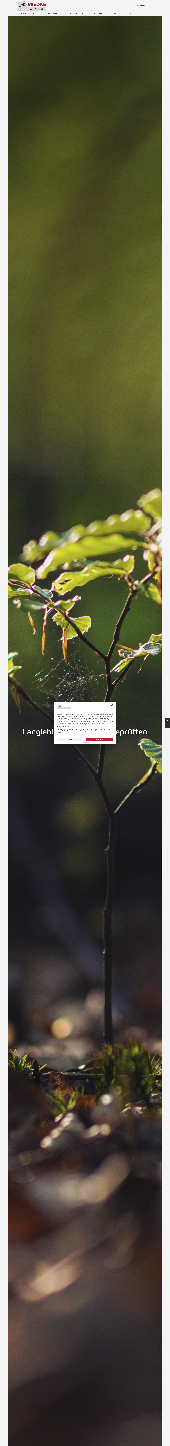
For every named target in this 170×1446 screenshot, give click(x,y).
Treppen (36, 14)
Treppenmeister (114, 14)
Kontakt (142, 5)
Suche (136, 5)
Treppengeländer (53, 14)
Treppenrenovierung (75, 14)
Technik (130, 14)
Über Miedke (21, 14)
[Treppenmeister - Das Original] (31, 6)
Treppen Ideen (96, 14)
